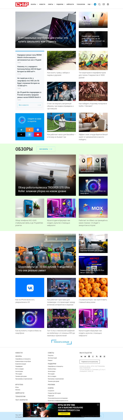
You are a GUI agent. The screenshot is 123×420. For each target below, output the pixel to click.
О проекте (51, 390)
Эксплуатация (52, 358)
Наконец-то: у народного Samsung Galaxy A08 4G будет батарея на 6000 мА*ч (29, 68)
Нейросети (70, 4)
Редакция (51, 395)
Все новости (24, 105)
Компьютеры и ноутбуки (23, 361)
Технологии (81, 4)
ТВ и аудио (18, 374)
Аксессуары (19, 371)
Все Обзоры (43, 149)
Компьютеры (52, 369)
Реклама (51, 385)
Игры (17, 387)
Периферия (18, 366)
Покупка (50, 355)
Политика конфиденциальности (58, 400)
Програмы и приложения (56, 379)
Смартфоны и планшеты (23, 359)
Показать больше (61, 342)
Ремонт (50, 360)
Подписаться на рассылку (89, 361)
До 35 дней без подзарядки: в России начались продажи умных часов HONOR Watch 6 (29, 94)
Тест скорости (21, 400)
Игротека (19, 385)
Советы (50, 4)
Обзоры (33, 4)
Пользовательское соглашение (58, 398)
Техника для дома (21, 376)
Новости (42, 4)
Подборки (60, 4)
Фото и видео (19, 369)
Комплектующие (20, 364)
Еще (89, 4)
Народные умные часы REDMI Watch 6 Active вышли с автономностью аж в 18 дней (29, 57)
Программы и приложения (23, 379)
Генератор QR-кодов (54, 393)
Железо (17, 390)
